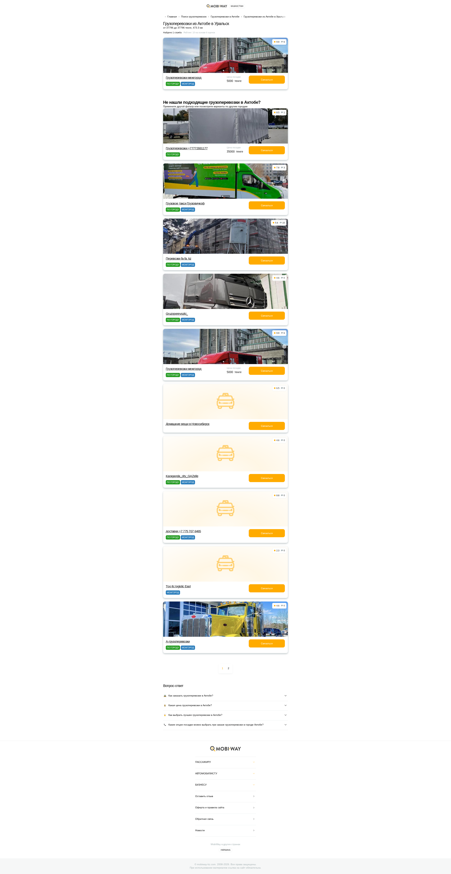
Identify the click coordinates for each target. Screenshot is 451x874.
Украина (225, 850)
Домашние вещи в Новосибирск (187, 424)
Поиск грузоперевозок (193, 16)
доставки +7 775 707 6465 (183, 531)
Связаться (267, 79)
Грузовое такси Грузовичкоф (185, 203)
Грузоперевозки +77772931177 (187, 148)
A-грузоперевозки (178, 641)
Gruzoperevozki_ (177, 313)
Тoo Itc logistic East (178, 586)
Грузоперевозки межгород (183, 77)
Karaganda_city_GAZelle (182, 476)
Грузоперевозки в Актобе (225, 16)
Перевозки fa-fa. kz (178, 258)
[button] (223, 70)
